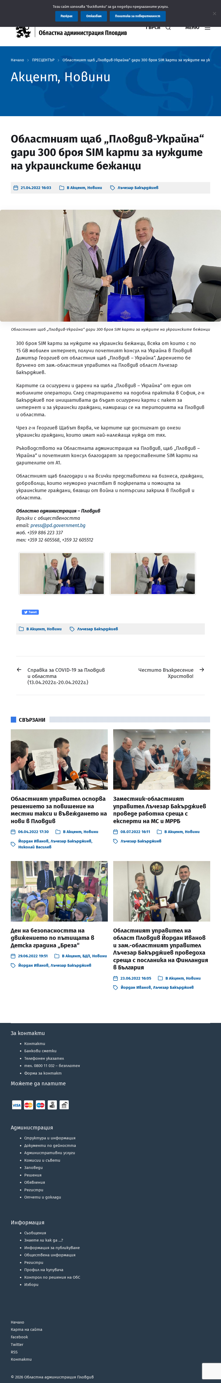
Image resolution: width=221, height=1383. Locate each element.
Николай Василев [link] (34, 847)
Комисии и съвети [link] (42, 1160)
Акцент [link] (77, 187)
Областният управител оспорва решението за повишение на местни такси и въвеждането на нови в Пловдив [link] (59, 810)
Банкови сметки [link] (40, 1050)
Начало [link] (17, 60)
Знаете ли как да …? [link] (43, 1240)
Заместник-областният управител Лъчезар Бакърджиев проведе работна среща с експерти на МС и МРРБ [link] (159, 810)
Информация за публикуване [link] (52, 1247)
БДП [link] (86, 956)
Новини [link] (94, 187)
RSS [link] (14, 1352)
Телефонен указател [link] (44, 1058)
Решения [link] (33, 1175)
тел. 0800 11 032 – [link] (52, 1065)
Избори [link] (31, 1284)
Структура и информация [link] (49, 1138)
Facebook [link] (19, 1337)
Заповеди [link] (33, 1167)
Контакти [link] (34, 1043)
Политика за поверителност (137, 16)
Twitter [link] (17, 1344)
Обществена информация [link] (49, 1255)
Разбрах (66, 16)
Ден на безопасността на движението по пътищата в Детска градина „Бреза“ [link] (52, 938)
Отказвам (94, 16)
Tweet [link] (32, 612)
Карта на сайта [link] (26, 1329)
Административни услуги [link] (49, 1152)
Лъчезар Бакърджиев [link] (138, 187)
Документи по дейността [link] (50, 1145)
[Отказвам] (214, 13)
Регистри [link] (33, 1190)
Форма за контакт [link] (43, 1073)
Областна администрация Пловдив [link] (59, 1377)
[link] (74, 27)
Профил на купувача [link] (43, 1269)
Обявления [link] (34, 1182)
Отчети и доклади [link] (42, 1197)
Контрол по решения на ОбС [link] (52, 1277)
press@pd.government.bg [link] (57, 525)
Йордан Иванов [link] (33, 841)
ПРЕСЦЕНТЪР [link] (43, 60)
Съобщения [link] (35, 1233)
